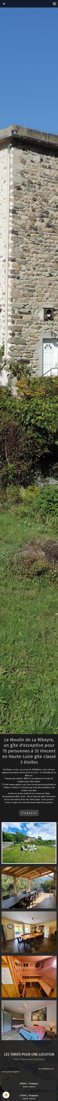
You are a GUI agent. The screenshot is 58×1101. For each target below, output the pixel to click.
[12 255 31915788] (29, 1020)
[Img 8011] (29, 887)
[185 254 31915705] (29, 932)
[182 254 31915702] (29, 976)
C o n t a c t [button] (29, 813)
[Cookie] (6, 1095)
